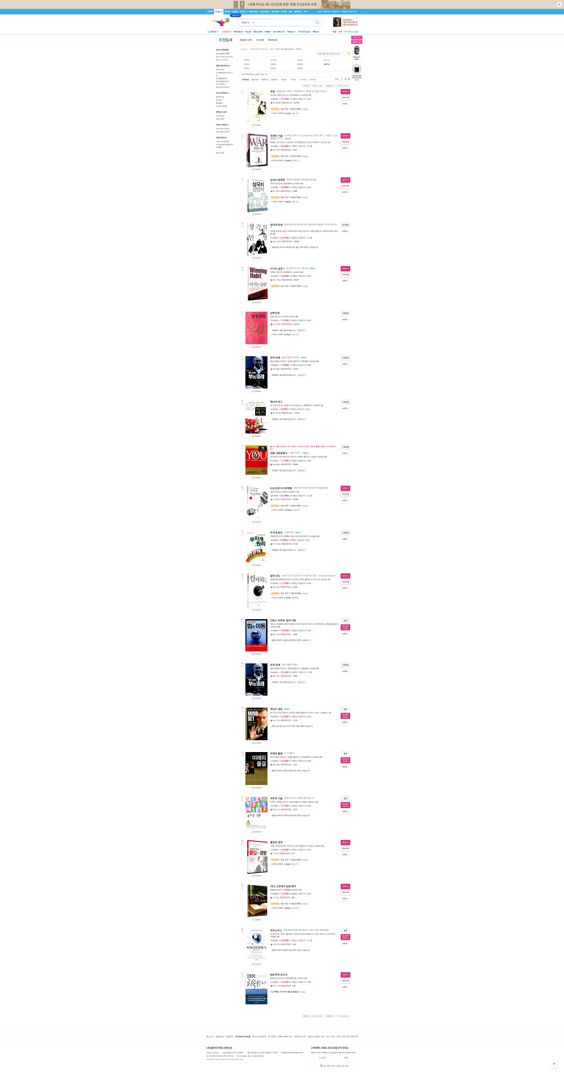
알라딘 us (356, 37)
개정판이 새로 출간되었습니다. (288, 330)
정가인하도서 (278, 32)
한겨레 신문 (220, 97)
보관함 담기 (330, 86)
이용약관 (229, 1036)
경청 (272, 91)
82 (278, 499)
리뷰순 (293, 79)
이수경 (296, 142)
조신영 (273, 95)
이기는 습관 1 (277, 268)
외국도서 (243, 11)
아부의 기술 (276, 798)
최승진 (303, 624)
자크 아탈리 (275, 757)
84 (278, 464)
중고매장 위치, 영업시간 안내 (336, 1066)
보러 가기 (295, 113)
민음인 (310, 846)
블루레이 (298, 11)
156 (278, 280)
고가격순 (312, 79)
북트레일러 (273, 40)
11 (278, 809)
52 (278, 191)
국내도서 (218, 12)
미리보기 (258, 125)
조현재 (317, 624)
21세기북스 (330, 934)
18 (278, 765)
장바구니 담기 (318, 86)
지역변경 (304, 109)
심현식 (297, 846)
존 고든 (273, 405)
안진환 (290, 142)
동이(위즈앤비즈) (302, 536)
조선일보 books (221, 106)
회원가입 (326, 11)
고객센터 (344, 11)
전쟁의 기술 (276, 135)
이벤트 (267, 32)
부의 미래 (275, 357)
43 (278, 587)
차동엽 (273, 536)
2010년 (247, 64)
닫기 (559, 4)
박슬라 (298, 713)
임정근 (291, 802)
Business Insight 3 (327, 575)
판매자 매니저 (300, 1036)
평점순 (284, 79)
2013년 (273, 60)
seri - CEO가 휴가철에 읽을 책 (282, 49)
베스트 (248, 32)
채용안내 (220, 1036)
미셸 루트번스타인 (294, 231)
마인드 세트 (276, 709)
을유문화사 (288, 183)
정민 (272, 492)
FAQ (346, 1058)
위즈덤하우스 (295, 95)
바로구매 (345, 98)
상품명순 (274, 79)
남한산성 (275, 313)
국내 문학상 (220, 116)
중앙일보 (219, 103)
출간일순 (255, 79)
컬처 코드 (275, 575)
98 (278, 369)
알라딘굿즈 (253, 11)
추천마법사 (238, 32)
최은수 (273, 624)
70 (278, 150)
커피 (305, 11)
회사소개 (210, 1036)
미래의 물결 (276, 753)
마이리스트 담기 (343, 86)
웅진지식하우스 (313, 142)
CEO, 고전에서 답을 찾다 (283, 886)
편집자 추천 (220, 153)
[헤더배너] (345, 22)
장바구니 (353, 11)
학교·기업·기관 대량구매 (347, 1036)
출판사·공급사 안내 (316, 1036)
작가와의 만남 (304, 32)
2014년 (247, 60)
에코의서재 (328, 231)
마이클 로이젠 (275, 457)
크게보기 (258, 920)
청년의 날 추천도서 (222, 87)
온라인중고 (265, 11)
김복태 (286, 536)
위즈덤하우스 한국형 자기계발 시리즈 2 (310, 91)
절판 (345, 709)
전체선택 (306, 86)
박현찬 (279, 95)
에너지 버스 (276, 401)
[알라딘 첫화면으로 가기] (221, 22)
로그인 (319, 11)
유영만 (286, 405)
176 (278, 241)
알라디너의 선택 (222, 60)
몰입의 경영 (276, 842)
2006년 (247, 68)
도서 (225, 39)
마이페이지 (335, 11)
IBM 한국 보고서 (278, 974)
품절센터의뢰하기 (345, 627)
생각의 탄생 (276, 224)
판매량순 (245, 79)
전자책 (227, 11)
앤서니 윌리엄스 (286, 934)
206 (278, 103)
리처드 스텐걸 (275, 802)
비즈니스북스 (314, 713)
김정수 (301, 579)
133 (278, 413)
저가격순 (303, 79)
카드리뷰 (260, 40)
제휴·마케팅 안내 (285, 1036)
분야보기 (214, 32)
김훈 (272, 317)
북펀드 (315, 32)
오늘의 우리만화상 (222, 141)
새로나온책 (257, 32)
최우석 (273, 183)
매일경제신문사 (332, 624)
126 (278, 544)
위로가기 (554, 1064)
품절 (345, 621)
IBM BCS (273, 978)
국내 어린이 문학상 (222, 128)
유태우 (300, 457)
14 (278, 720)
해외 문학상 (220, 119)
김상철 (295, 579)
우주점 (284, 11)
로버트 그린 (275, 142)
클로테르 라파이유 (277, 579)
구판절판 (345, 313)
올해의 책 (221, 53)
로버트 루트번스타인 (278, 231)
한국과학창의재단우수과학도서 (222, 82)
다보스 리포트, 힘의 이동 (283, 620)
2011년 (327, 60)
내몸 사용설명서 (278, 453)
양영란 (290, 757)
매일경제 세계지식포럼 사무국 (288, 624)
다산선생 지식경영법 (281, 488)
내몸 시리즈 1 (296, 453)
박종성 (312, 231)
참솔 (304, 802)
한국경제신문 (291, 978)
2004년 (300, 68)
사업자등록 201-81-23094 (232, 1053)
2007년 (299, 49)
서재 (340, 32)
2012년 (300, 60)
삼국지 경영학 (277, 180)
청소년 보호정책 (259, 1036)
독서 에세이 (220, 69)
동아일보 (219, 100)
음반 (290, 11)
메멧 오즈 (286, 457)
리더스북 (316, 579)
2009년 (273, 64)
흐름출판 (287, 890)
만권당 (235, 11)
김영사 (314, 457)
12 (278, 634)
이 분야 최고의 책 (224, 56)
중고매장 (275, 11)
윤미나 (303, 934)
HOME (210, 11)
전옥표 (273, 272)
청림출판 (304, 361)
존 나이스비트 (275, 713)
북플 (334, 32)
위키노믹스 (276, 930)
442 (278, 324)
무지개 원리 (276, 532)
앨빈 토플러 (275, 361)
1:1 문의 (322, 1058)
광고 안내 (331, 1036)
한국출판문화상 (221, 78)
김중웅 (290, 361)
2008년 (300, 64)
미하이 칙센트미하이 (278, 846)
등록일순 (264, 79)
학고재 (284, 317)
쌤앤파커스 (288, 272)
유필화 (273, 890)
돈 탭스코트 (275, 934)
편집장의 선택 (246, 40)
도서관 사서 (356, 42)
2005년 (273, 68)
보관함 (344, 104)
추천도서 (291, 32)
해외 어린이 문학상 (222, 131)
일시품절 (345, 225)
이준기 (317, 934)
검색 (318, 22)
